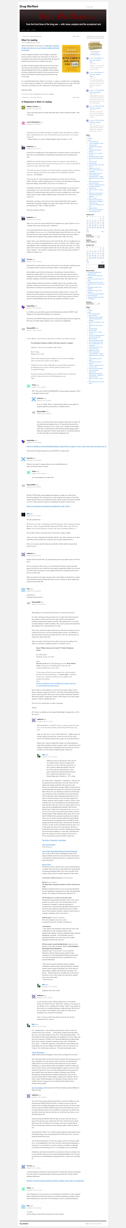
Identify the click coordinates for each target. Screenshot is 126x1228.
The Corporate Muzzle (48, 845)
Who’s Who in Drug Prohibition (96, 209)
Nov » (103, 231)
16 (103, 223)
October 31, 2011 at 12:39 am (34, 108)
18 (90, 225)
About (28, 30)
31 (87, 229)
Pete (38, 42)
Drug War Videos (93, 163)
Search (101, 266)
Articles (34, 30)
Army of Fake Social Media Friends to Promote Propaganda (59, 851)
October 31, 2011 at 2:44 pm (39, 473)
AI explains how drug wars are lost (95, 282)
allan (28, 513)
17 (87, 225)
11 (90, 223)
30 (103, 227)
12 (92, 223)
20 (95, 225)
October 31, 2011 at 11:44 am (34, 330)
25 (90, 227)
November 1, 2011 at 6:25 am (39, 1097)
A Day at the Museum (94, 141)
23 (103, 225)
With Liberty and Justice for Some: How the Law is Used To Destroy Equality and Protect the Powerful (40, 48)
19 (92, 225)
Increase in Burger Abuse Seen (95, 173)
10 (87, 223)
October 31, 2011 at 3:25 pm (44, 400)
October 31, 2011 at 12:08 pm (34, 442)
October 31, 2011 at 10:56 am (34, 308)
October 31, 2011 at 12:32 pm (34, 460)
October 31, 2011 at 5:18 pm (34, 1168)
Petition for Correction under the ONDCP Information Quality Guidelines (96, 194)
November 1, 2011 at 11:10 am (44, 721)
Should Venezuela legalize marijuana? (96, 293)
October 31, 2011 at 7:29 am (34, 219)
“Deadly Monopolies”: (38, 1052)
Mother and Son (92, 188)
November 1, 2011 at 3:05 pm (49, 757)
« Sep (87, 231)
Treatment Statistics (93, 208)
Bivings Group (46, 864)
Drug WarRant (29, 6)
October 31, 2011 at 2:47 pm (34, 555)
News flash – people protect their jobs (31, 36)
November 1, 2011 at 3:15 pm (49, 986)
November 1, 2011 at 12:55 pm (44, 997)
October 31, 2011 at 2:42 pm (39, 387)
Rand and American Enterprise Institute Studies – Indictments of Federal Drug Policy (96, 201)
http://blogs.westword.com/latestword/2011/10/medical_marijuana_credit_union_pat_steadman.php (55, 1181)
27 (95, 227)
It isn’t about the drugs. (93, 295)
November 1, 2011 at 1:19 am (34, 1190)
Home (23, 30)
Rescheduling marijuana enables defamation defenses (97, 60)
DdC (43, 754)
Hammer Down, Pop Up (94, 168)
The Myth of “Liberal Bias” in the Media (54, 840)
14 (98, 223)
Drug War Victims (93, 161)
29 (100, 227)
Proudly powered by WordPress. (95, 1223)
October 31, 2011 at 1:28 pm (34, 515)
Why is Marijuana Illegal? (94, 211)
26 (92, 227)
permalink (51, 94)
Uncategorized (37, 94)
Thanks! (91, 138)
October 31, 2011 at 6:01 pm (39, 604)
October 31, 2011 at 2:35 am (34, 124)
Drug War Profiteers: (38, 1088)
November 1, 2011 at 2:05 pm (34, 1208)
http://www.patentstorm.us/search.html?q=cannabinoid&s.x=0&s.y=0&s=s (48, 506)
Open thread (77, 36)
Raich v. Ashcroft (93, 198)
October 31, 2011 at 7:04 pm (39, 1026)
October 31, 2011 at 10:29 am (34, 261)
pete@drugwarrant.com (95, 54)
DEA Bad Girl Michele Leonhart (96, 156)
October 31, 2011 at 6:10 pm (44, 413)
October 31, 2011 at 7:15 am (34, 148)
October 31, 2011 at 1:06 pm (34, 487)
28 (98, 227)
